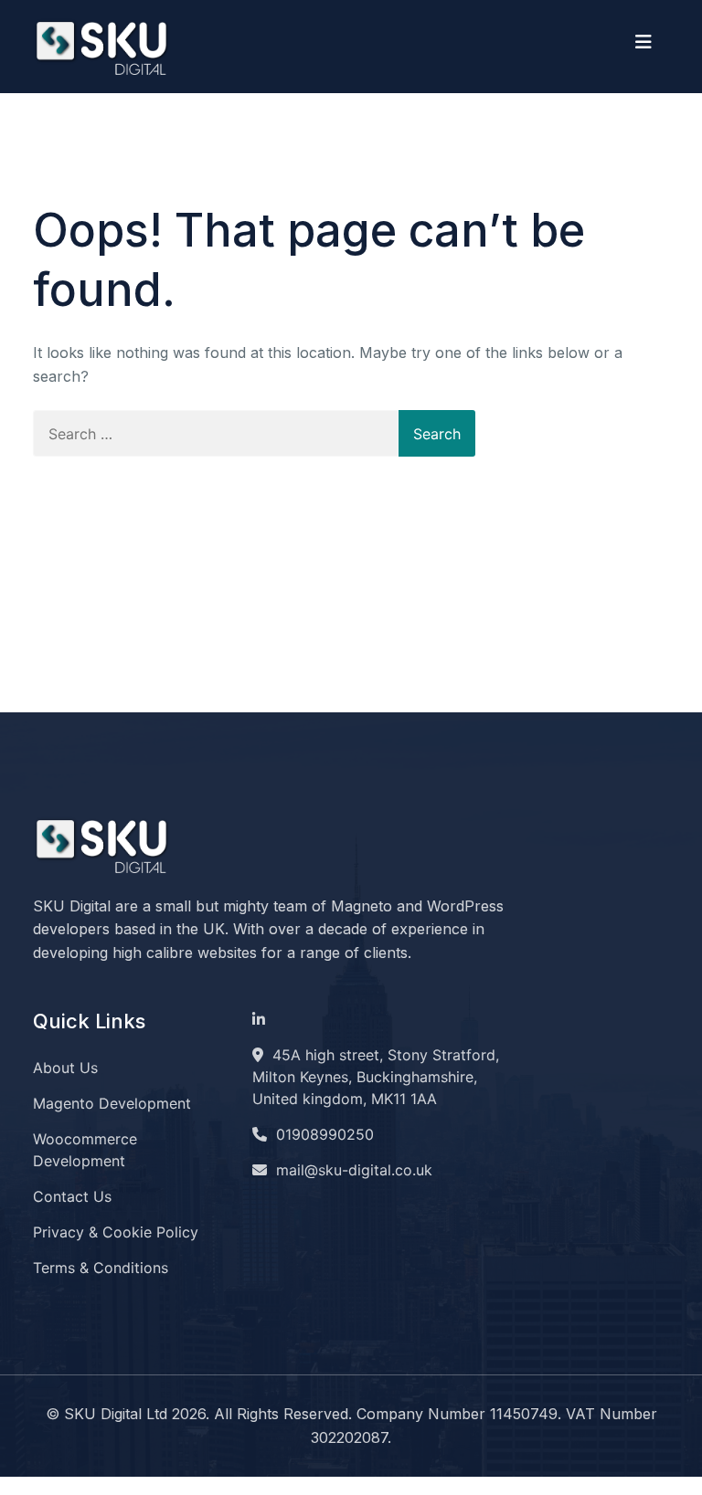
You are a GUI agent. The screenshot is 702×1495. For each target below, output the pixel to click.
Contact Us (72, 1196)
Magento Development (112, 1103)
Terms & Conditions (100, 1267)
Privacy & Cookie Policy (115, 1232)
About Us (65, 1067)
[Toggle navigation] (643, 46)
